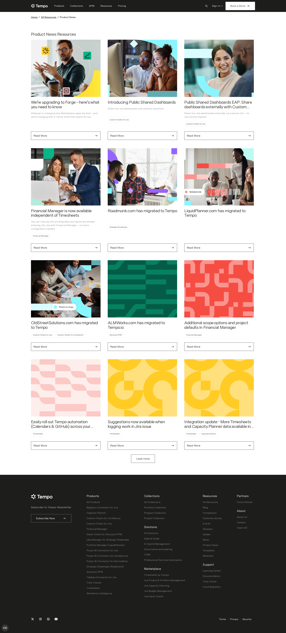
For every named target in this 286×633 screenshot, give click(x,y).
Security (246, 619)
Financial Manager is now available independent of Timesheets (61, 213)
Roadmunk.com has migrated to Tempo (142, 210)
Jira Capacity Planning (156, 585)
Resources (106, 5)
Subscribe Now (45, 518)
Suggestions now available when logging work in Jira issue (136, 424)
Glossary (208, 529)
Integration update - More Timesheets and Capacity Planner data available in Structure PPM (217, 426)
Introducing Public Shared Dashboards (142, 102)
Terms (222, 619)
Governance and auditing (158, 549)
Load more (143, 458)
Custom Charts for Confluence (104, 518)
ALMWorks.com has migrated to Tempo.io (136, 325)
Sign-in (216, 5)
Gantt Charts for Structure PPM (104, 534)
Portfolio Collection (155, 507)
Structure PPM (95, 572)
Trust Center (210, 581)
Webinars (208, 555)
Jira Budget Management (158, 591)
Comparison (210, 512)
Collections (76, 5)
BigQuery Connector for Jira (102, 507)
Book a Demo (237, 5)
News (206, 539)
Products (59, 5)
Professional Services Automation (163, 560)
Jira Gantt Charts (153, 596)
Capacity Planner (96, 512)
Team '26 (242, 527)
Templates (208, 550)
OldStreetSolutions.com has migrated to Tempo (64, 325)
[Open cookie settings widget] (5, 628)
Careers (241, 522)
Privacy (234, 619)
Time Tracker (94, 582)
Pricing (122, 5)
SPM (91, 5)
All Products (93, 502)
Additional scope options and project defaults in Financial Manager (216, 325)
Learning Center (212, 570)
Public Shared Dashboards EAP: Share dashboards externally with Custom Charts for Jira (218, 107)
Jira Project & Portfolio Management (164, 580)
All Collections (152, 502)
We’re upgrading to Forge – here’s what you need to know (65, 104)
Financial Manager (97, 529)
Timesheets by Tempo (156, 575)
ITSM (147, 554)
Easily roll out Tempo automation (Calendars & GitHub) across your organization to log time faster (60, 426)
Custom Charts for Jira (99, 523)
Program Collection (155, 512)
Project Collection (154, 518)
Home (34, 17)
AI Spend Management (157, 543)
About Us (242, 517)
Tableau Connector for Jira (101, 577)
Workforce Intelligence (99, 593)
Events (206, 523)
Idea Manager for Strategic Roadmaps (108, 539)
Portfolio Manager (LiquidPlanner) (106, 545)
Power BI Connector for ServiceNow (107, 561)
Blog (205, 507)
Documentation (211, 576)
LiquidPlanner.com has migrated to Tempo (214, 213)
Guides (206, 534)
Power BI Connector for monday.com (107, 555)
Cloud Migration (212, 586)
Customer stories (212, 518)
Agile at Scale (151, 538)
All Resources (48, 17)
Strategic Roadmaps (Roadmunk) (105, 566)
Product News (210, 545)
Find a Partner (245, 502)
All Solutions (151, 533)
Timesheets (93, 588)
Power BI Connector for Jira (102, 550)
